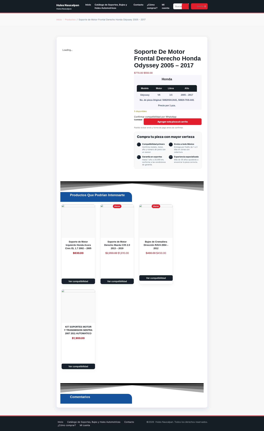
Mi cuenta (165, 6)
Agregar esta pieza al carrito (172, 121)
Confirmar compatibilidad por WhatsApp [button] (155, 116)
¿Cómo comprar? (152, 6)
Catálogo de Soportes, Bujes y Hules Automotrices (111, 6)
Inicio (88, 4)
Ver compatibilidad (78, 281)
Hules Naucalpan (67, 5)
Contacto (138, 4)
